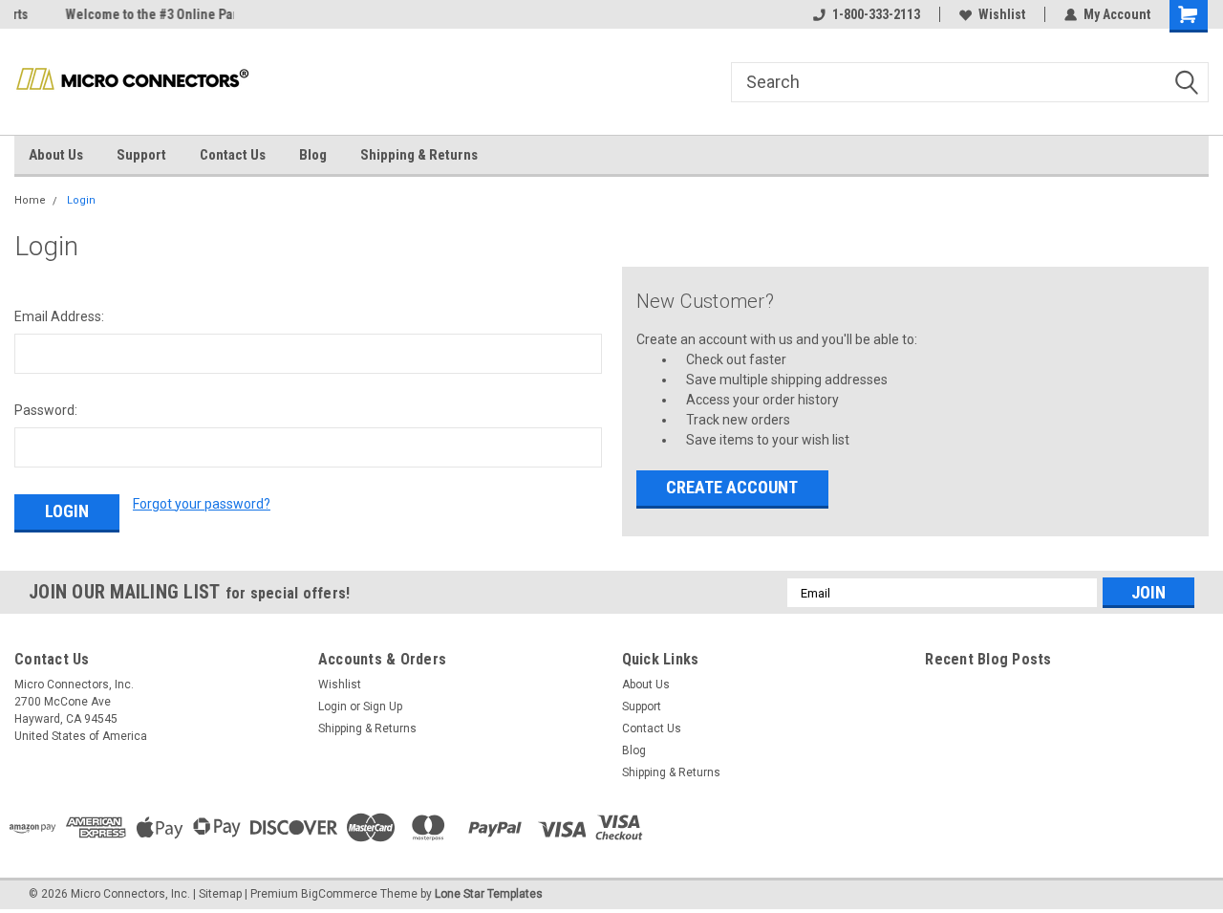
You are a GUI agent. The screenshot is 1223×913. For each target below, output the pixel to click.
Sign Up (382, 706)
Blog (313, 154)
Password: (45, 410)
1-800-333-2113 (876, 14)
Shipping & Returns (419, 154)
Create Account (732, 487)
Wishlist (1001, 14)
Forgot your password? (201, 503)
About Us (56, 154)
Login (81, 200)
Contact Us (233, 154)
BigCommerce (339, 894)
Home (30, 200)
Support (141, 154)
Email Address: (59, 316)
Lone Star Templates (489, 894)
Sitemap (220, 894)
